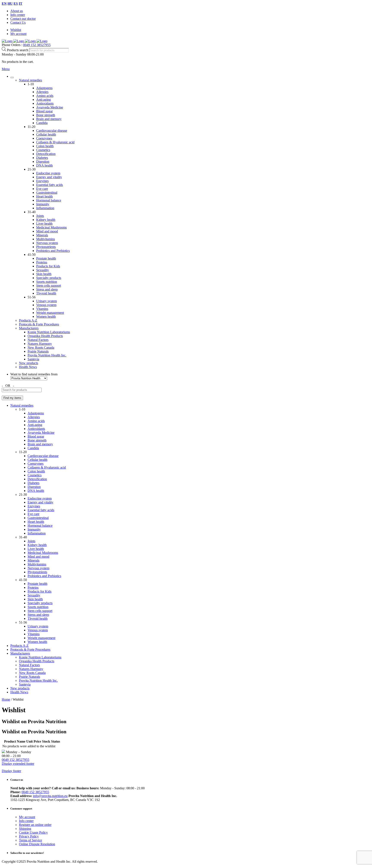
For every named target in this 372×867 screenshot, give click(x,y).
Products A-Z (28, 320)
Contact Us (18, 22)
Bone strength (45, 115)
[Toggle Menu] (12, 77)
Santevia (33, 359)
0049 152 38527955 (37, 45)
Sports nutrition (46, 281)
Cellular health (46, 134)
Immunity (42, 204)
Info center (17, 15)
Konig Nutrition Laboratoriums (49, 332)
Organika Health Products (45, 336)
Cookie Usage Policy (33, 832)
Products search (18, 50)
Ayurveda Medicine (49, 107)
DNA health (44, 165)
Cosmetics (43, 150)
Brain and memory (49, 119)
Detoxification (46, 154)
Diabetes (42, 157)
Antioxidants (45, 103)
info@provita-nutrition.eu (50, 796)
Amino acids (44, 96)
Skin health (43, 274)
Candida (42, 123)
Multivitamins (45, 239)
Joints (40, 216)
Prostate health (46, 258)
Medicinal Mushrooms (51, 227)
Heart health (44, 196)
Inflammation (45, 208)
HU (10, 3)
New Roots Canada (41, 347)
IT (20, 3)
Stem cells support (48, 285)
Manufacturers (29, 328)
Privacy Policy (29, 836)
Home (6, 699)
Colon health (45, 146)
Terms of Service (30, 840)
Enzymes (42, 181)
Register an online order (35, 825)
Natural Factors (38, 340)
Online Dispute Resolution (37, 844)
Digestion (42, 161)
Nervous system (47, 243)
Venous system (46, 305)
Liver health (44, 223)
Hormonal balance (48, 200)
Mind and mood (47, 231)
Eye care (42, 188)
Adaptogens (44, 88)
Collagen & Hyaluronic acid (55, 142)
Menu (6, 69)
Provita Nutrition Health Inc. (47, 355)
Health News (28, 367)
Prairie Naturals (38, 351)
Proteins (41, 262)
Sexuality (42, 270)
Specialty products (48, 278)
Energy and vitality (49, 177)
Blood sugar (44, 111)
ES (16, 3)
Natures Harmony (40, 343)
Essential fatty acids (49, 185)
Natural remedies (30, 80)
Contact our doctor (23, 18)
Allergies (42, 92)
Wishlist (15, 30)
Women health (46, 316)
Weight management (50, 312)
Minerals (42, 235)
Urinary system (46, 301)
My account (18, 34)
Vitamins (42, 309)
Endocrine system (48, 173)
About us (16, 11)
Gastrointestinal (46, 192)
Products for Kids (48, 266)
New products (28, 363)
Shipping (25, 828)
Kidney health (45, 219)
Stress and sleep (47, 289)
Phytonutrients (46, 247)
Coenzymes (44, 138)
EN (4, 3)
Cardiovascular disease (51, 130)
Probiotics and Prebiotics (53, 250)
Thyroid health (46, 293)
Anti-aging (43, 99)
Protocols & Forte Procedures (39, 324)
